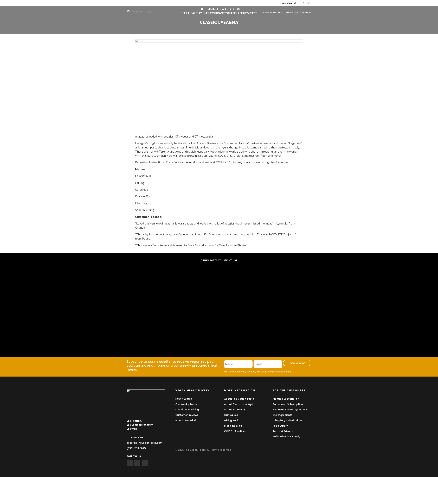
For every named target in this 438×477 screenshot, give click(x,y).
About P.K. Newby (235, 409)
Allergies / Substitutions (287, 420)
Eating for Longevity (145, 278)
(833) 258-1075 (136, 448)
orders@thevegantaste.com (144, 443)
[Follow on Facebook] (130, 463)
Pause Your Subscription (288, 404)
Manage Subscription (286, 398)
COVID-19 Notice (234, 431)
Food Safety (280, 425)
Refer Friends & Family (286, 436)
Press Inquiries (233, 425)
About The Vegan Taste (239, 398)
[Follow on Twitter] (137, 463)
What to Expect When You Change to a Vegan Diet (169, 306)
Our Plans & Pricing (187, 409)
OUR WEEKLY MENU (247, 12)
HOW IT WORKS (224, 12)
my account (289, 3)
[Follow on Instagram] (145, 463)
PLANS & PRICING (272, 12)
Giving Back (231, 420)
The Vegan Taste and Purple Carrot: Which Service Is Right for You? (181, 333)
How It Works (183, 398)
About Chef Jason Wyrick (240, 404)
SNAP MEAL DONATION (298, 12)
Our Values (231, 415)
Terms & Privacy (283, 431)
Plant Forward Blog (187, 420)
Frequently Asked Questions (290, 409)
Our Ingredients (282, 415)
